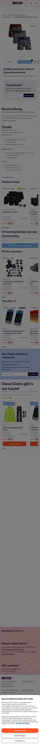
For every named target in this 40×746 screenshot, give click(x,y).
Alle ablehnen (20, 741)
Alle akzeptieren (20, 731)
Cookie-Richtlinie (23, 723)
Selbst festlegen (20, 736)
